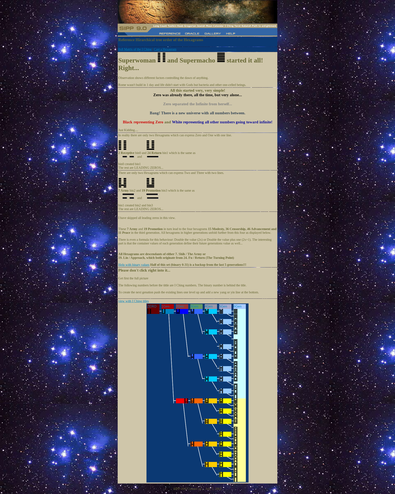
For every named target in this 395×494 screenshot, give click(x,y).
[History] (170, 34)
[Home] (192, 34)
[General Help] (230, 34)
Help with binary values (133, 264)
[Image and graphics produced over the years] (212, 34)
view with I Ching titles (133, 301)
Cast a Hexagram (165, 49)
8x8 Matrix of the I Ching (135, 49)
